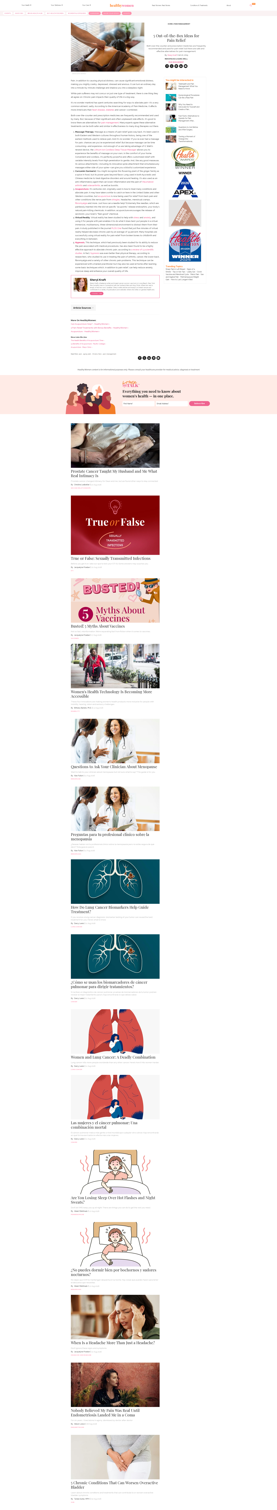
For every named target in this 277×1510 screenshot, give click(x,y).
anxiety (147, 217)
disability (75, 711)
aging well (87, 354)
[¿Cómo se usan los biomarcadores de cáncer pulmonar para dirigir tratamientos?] (115, 956)
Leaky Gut (191, 272)
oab (72, 1502)
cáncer (74, 1002)
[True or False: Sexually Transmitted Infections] (115, 525)
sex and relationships (81, 488)
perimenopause (77, 1214)
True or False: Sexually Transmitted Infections (111, 558)
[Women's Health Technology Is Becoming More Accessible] (115, 666)
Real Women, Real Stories (161, 5)
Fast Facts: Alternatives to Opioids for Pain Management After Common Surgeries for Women (188, 118)
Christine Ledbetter (81, 485)
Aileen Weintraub (81, 1211)
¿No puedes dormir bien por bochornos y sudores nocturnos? (113, 1272)
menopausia (76, 854)
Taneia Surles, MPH (81, 1499)
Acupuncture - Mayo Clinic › (81, 347)
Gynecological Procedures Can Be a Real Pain (189, 96)
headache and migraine (81, 1355)
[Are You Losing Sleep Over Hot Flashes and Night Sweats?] (115, 1172)
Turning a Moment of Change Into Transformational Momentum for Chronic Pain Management (187, 139)
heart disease (98, 110)
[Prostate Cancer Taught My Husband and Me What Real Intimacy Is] (115, 445)
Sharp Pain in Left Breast (175, 269)
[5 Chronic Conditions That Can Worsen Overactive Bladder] (115, 1457)
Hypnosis (80, 242)
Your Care (85, 5)
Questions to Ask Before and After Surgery (188, 128)
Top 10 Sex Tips (179, 272)
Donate (127, 13)
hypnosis (94, 253)
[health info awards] (185, 245)
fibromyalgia (81, 203)
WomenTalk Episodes (77, 13)
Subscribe (94, 13)
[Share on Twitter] (172, 66)
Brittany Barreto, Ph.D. (83, 708)
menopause (76, 779)
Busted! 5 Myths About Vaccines (98, 626)
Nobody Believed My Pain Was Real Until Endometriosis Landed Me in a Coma (105, 1412)
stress (136, 217)
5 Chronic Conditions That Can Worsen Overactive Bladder (114, 1485)
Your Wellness (56, 5)
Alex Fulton (78, 776)
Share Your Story (111, 13)
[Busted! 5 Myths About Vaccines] (115, 600)
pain (80, 354)
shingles (116, 199)
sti (72, 570)
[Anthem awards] (185, 213)
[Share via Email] (186, 66)
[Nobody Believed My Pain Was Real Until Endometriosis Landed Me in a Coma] (115, 1384)
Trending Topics (174, 266)
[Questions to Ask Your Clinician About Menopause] (115, 741)
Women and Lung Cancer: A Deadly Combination (113, 1057)
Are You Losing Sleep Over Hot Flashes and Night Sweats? (113, 1200)
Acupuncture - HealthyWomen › (85, 331)
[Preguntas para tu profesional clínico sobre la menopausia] (115, 808)
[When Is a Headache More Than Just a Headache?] (115, 1317)
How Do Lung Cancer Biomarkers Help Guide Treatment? (110, 909)
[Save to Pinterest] (176, 66)
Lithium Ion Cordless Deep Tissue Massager (115, 149)
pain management (182, 24)
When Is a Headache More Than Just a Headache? (113, 1342)
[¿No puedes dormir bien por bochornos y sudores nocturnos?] (115, 1244)
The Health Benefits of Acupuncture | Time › (87, 340)
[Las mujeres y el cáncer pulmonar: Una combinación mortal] (115, 1097)
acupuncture (104, 196)
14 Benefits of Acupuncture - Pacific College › (88, 344)
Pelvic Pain (194, 274)
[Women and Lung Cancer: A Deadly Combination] (115, 1031)
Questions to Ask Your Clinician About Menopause (114, 766)
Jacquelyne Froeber (82, 567)
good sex (19, 13)
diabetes (110, 110)
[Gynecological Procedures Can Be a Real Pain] (171, 97)
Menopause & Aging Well (176, 59)
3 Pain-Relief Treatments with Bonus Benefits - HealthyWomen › (100, 328)
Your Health (26, 5)
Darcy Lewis (79, 923)
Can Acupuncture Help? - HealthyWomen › (90, 324)
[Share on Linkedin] (181, 66)
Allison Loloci (79, 1424)
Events (8, 13)
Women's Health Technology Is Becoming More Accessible (111, 694)
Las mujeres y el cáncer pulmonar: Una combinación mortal (104, 1125)
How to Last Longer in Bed (181, 280)
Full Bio (95, 293)
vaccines (75, 638)
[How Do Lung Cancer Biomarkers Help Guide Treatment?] (115, 881)
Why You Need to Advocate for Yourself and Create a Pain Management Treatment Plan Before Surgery (188, 107)
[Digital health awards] (185, 157)
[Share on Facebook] (167, 66)
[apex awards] (185, 184)
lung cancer (76, 927)
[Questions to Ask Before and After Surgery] (171, 129)
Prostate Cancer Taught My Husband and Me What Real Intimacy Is (114, 473)
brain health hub (35, 13)
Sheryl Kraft (172, 55)
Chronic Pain (96, 354)
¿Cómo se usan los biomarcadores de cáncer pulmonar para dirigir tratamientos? (109, 984)
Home (170, 24)
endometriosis (77, 1427)
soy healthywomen (55, 13)
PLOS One (116, 228)
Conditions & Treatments (199, 5)
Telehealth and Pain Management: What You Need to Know (188, 86)
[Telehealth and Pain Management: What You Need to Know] (171, 86)
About (229, 5)
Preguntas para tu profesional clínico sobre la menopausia (110, 836)
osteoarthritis (93, 185)
